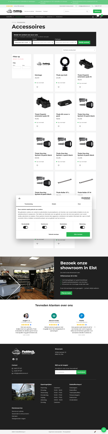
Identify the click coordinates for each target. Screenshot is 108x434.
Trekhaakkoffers (29, 16)
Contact (45, 11)
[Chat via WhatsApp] (103, 429)
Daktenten (73, 397)
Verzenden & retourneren (66, 6)
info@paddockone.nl (84, 6)
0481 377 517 (98, 6)
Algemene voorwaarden (55, 431)
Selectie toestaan (54, 234)
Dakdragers (73, 388)
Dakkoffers (73, 390)
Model (35, 39)
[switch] (44, 227)
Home (14, 22)
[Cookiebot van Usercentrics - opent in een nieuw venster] (82, 198)
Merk (15, 39)
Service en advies (29, 11)
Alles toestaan (78, 234)
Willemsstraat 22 (60, 353)
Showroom (39, 11)
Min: (14, 65)
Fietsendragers (74, 395)
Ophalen (15, 416)
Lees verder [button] (26, 335)
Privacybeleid (66, 431)
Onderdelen (59, 16)
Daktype (58, 39)
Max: (23, 65)
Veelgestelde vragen (19, 418)
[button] (95, 327)
